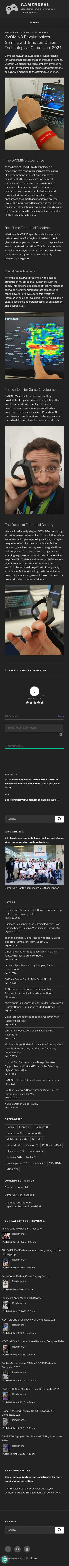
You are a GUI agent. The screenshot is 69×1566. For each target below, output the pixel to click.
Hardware (34, 1133)
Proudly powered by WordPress (21, 1558)
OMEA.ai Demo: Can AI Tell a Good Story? (28, 979)
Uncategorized (18, 1163)
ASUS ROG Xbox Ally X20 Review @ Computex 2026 (31, 1389)
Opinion (32, 1145)
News (37, 1139)
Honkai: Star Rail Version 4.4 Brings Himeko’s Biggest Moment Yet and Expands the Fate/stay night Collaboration (31, 1066)
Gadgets (25, 670)
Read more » (19, 1233)
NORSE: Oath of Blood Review (21, 1103)
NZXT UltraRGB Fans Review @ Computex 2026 (28, 1319)
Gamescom (14, 1133)
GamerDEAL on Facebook (19, 1194)
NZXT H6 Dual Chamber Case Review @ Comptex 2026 (33, 1341)
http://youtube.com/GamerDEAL (23, 1206)
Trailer (31, 1157)
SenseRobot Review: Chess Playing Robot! (25, 1276)
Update (39, 1163)
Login (61, 716)
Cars (11, 1127)
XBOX (12, 1169)
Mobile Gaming (17, 1139)
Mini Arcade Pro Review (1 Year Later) (22, 1228)
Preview (36, 1151)
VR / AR (55, 1163)
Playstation (15, 1151)
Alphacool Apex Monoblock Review (21, 1298)
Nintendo (14, 1145)
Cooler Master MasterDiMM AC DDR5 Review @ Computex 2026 (29, 1365)
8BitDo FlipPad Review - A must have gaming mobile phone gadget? (31, 1252)
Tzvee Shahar (39, 32)
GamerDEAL (35, 4)
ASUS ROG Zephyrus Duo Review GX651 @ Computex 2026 (32, 1438)
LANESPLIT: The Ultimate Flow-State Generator (32, 1080)
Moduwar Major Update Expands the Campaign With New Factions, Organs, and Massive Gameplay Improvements (34, 1048)
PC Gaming (39, 670)
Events (14, 670)
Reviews (14, 1157)
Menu (36, 22)
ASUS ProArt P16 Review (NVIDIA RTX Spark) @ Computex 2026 (28, 1412)
